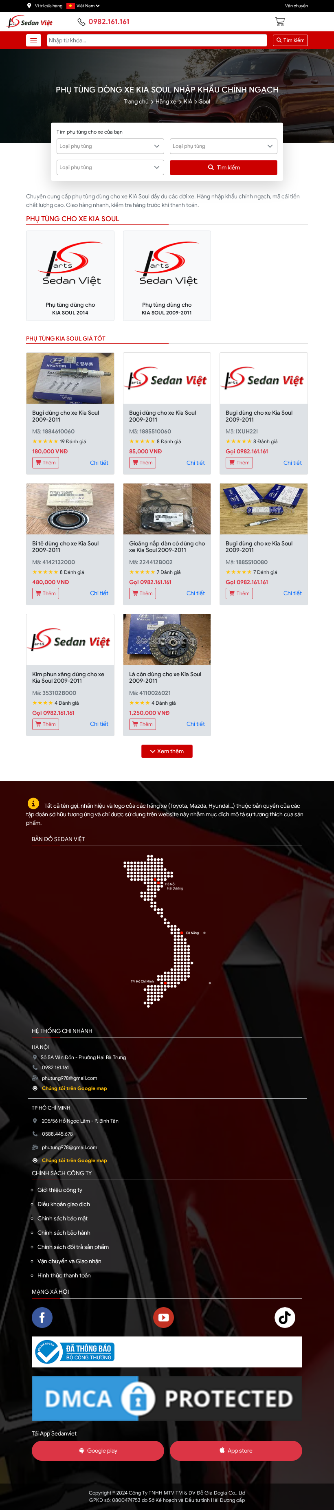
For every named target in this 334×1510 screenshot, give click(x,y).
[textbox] (105, 146)
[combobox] (110, 146)
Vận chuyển (296, 6)
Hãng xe (166, 101)
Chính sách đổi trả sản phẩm (73, 1247)
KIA (188, 101)
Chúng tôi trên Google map (74, 1088)
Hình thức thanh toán (64, 1275)
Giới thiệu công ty (59, 1189)
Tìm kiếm (293, 40)
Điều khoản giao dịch (63, 1204)
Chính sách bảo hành (63, 1232)
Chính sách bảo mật (62, 1218)
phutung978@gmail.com (69, 1078)
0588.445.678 (57, 1134)
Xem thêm (170, 751)
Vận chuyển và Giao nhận (69, 1261)
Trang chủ (136, 101)
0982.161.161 (109, 21)
